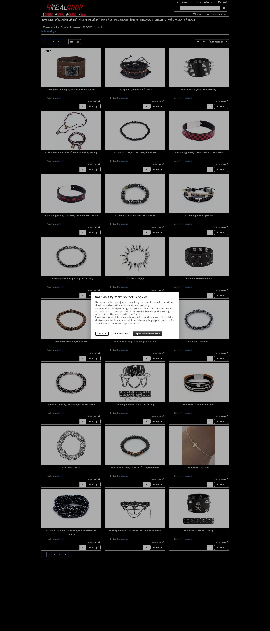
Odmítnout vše (121, 333)
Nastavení (102, 333)
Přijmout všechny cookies (147, 333)
